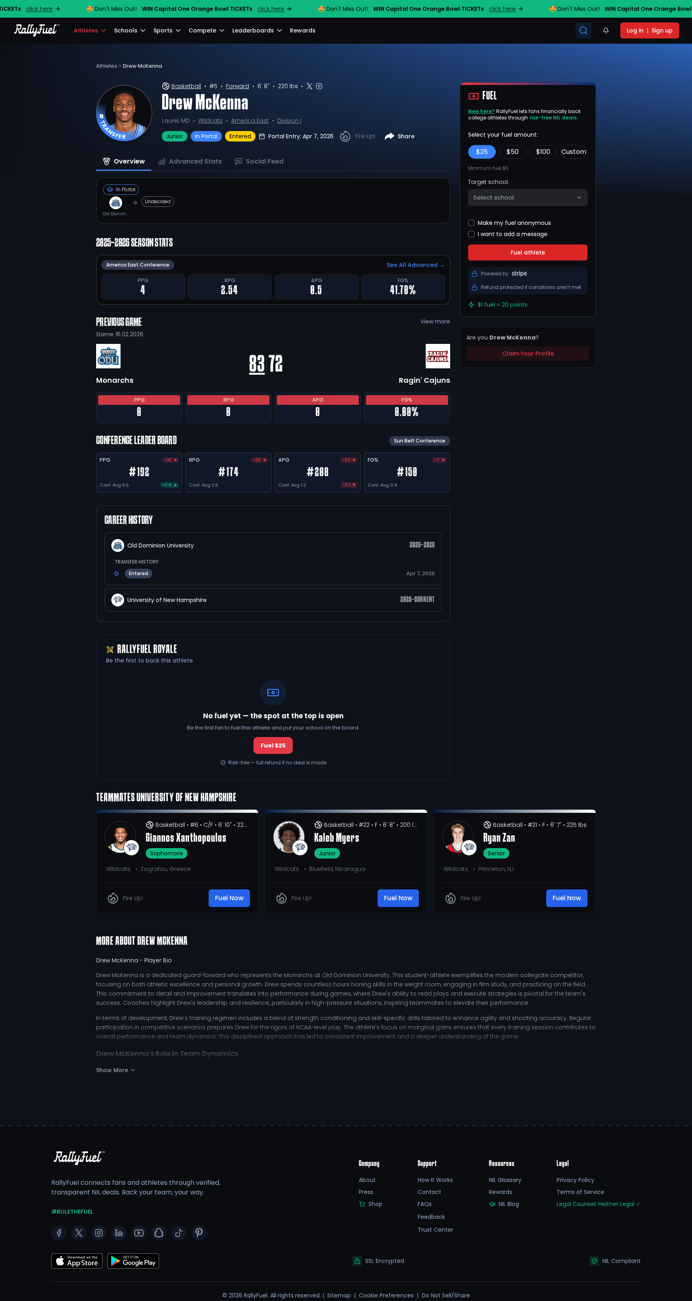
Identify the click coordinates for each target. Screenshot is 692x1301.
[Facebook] (58, 1232)
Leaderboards (253, 30)
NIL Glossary (505, 1180)
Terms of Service (580, 1192)
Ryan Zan (499, 838)
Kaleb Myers (337, 838)
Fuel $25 (273, 745)
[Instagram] (99, 1232)
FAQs (425, 1204)
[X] (78, 1232)
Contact (429, 1192)
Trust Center (435, 1230)
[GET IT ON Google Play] (77, 1261)
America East (250, 121)
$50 (513, 151)
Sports (163, 30)
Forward (237, 86)
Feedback (431, 1217)
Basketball (186, 86)
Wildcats (210, 121)
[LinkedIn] (119, 1232)
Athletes (86, 30)
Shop (375, 1204)
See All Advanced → (416, 265)
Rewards (500, 1192)
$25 (482, 151)
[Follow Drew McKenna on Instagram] (319, 86)
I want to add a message (512, 234)
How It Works (435, 1180)
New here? (481, 111)
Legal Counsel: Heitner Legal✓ (599, 1204)
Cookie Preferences (386, 1295)
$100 (543, 151)
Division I (289, 121)
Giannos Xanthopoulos (186, 838)
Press (366, 1192)
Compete (202, 30)
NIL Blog (509, 1204)
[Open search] (583, 30)
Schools (125, 30)
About (367, 1180)
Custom (573, 151)
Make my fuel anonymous (514, 223)
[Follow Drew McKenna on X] (309, 86)
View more (435, 321)
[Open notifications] (606, 30)
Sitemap (339, 1295)
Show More (112, 1070)
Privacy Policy (575, 1180)
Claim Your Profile (528, 353)
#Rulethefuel (72, 1212)
